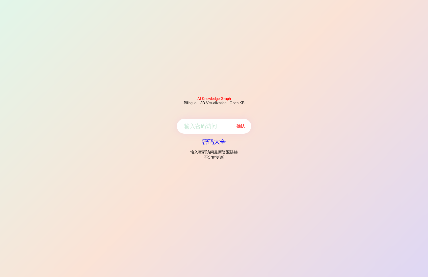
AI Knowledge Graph (214, 98)
